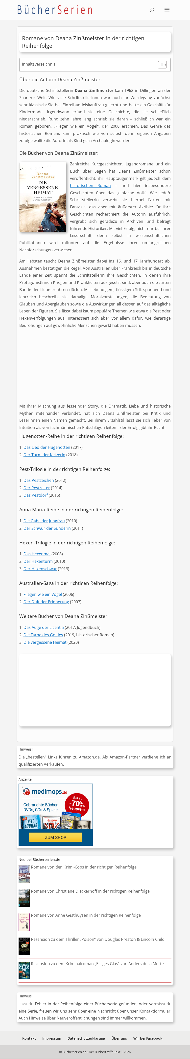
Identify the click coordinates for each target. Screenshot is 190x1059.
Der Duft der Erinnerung (46, 602)
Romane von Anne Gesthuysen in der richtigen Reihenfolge (86, 915)
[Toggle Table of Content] (160, 65)
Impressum (51, 1038)
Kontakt (29, 1038)
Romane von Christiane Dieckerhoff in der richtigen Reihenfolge (90, 891)
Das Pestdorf (36, 495)
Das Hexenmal (37, 554)
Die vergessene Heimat (45, 642)
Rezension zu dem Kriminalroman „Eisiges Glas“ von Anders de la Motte (97, 963)
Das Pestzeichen (39, 480)
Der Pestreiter (37, 488)
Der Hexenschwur (40, 568)
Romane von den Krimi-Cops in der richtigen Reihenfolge (84, 867)
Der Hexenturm (38, 561)
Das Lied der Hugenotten (47, 447)
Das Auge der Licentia (44, 627)
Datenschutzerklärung (86, 1038)
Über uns (119, 1038)
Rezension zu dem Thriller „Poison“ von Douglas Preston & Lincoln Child (98, 939)
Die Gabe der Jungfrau (44, 521)
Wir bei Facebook (147, 1038)
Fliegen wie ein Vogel (43, 594)
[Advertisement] (95, 368)
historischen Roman (90, 185)
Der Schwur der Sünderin (47, 528)
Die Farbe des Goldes (43, 635)
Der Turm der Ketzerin (44, 454)
